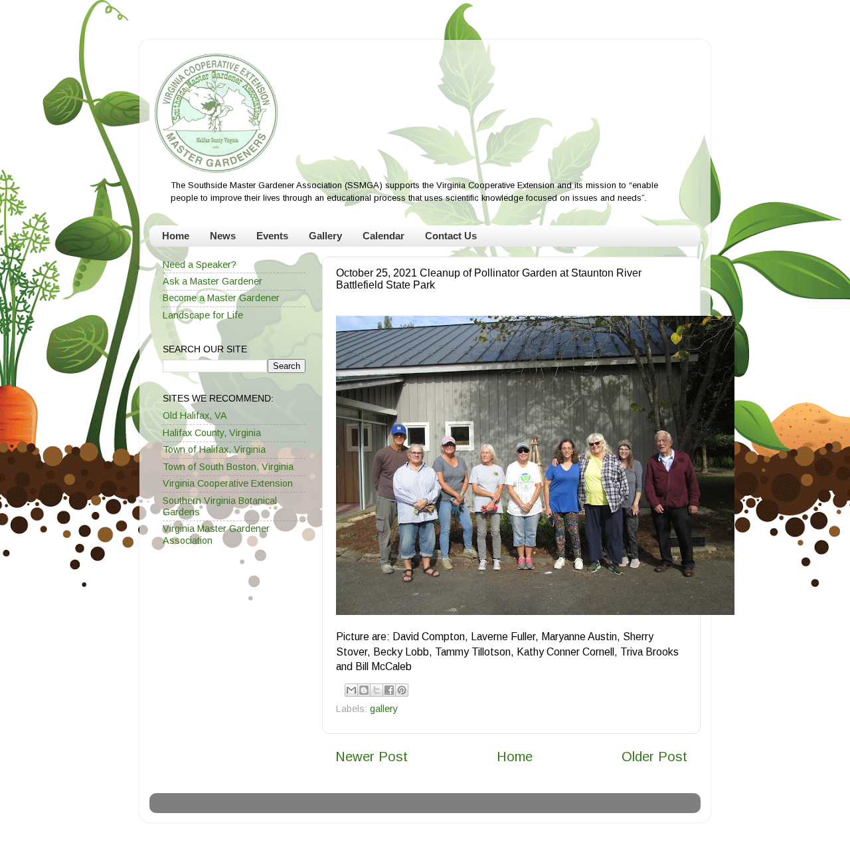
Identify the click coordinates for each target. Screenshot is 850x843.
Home (175, 235)
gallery (384, 708)
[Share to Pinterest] (401, 690)
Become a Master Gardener (221, 298)
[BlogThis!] (364, 690)
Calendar (383, 235)
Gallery (325, 235)
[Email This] (351, 690)
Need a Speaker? (199, 264)
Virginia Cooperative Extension (228, 483)
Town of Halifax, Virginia (214, 449)
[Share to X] (376, 690)
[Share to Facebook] (389, 690)
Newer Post (371, 756)
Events (272, 235)
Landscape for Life (203, 315)
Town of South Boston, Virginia (228, 466)
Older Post (654, 756)
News (223, 235)
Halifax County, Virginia (212, 432)
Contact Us (451, 235)
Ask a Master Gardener (212, 281)
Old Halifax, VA (195, 415)
